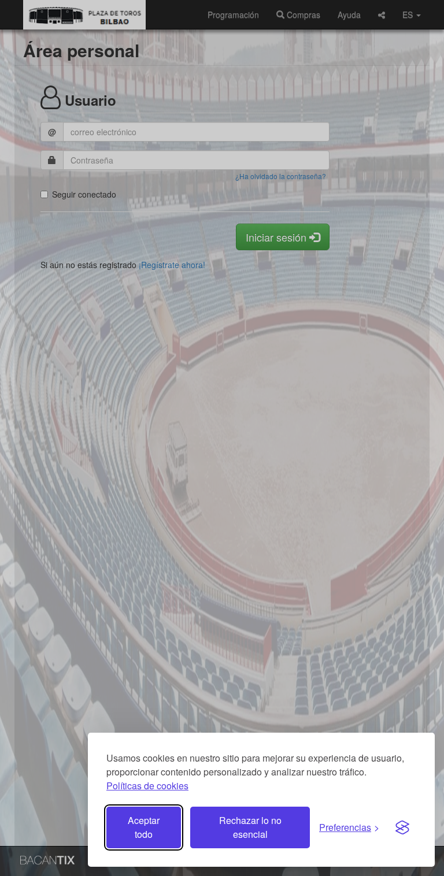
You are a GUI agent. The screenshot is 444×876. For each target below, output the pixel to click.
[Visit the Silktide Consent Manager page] (402, 827)
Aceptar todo (144, 827)
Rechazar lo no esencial (250, 827)
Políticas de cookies (147, 785)
